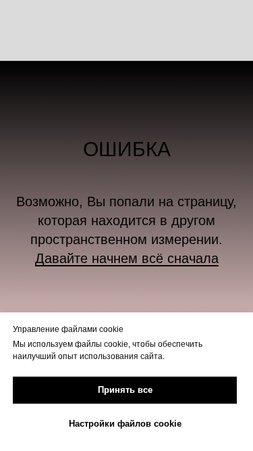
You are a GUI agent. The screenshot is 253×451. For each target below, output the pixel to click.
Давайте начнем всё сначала (127, 258)
